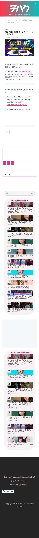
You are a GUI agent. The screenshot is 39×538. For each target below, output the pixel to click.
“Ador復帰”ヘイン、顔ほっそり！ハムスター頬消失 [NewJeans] (20, 256)
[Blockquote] (8, 163)
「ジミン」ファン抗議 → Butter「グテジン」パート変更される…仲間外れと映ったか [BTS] (20, 234)
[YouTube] (12, 491)
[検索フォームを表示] (35, 3)
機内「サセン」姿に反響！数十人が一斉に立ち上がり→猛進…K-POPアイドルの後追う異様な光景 (20, 310)
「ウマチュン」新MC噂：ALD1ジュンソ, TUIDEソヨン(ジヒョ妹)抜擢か (20, 286)
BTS (6, 64)
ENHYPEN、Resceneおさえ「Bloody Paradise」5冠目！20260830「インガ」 (20, 298)
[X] (4, 491)
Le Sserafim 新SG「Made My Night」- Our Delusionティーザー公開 (20, 443)
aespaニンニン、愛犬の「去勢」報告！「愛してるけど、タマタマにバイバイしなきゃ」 (20, 223)
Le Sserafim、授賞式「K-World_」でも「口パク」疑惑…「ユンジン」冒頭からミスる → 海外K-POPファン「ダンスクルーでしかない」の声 (20, 210)
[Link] (12, 163)
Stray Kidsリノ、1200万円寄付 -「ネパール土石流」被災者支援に (20, 276)
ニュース (7, 29)
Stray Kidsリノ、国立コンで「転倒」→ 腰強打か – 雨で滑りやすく (20, 266)
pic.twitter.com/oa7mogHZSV (17, 105)
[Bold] (4, 163)
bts (7, 132)
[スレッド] (8, 491)
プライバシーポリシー (19, 481)
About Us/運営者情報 (18, 485)
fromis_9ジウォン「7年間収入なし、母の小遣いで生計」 (20, 245)
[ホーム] (5, 20)
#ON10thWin (19, 102)
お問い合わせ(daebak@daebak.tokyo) (19, 477)
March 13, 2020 (24, 109)
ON (21, 64)
